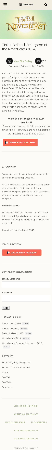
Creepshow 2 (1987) (11, 323)
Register (28, 271)
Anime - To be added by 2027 (16, 367)
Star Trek (6, 377)
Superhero (7, 387)
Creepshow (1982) (10, 328)
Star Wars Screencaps (26, 439)
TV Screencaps (39, 422)
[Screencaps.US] (26, 5)
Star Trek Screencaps (26, 430)
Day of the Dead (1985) (12, 333)
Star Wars (6, 382)
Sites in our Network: (26, 406)
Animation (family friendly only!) (16, 362)
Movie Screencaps (15, 422)
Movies (5, 372)
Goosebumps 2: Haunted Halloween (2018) (22, 343)
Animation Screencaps (26, 414)
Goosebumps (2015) (11, 338)
